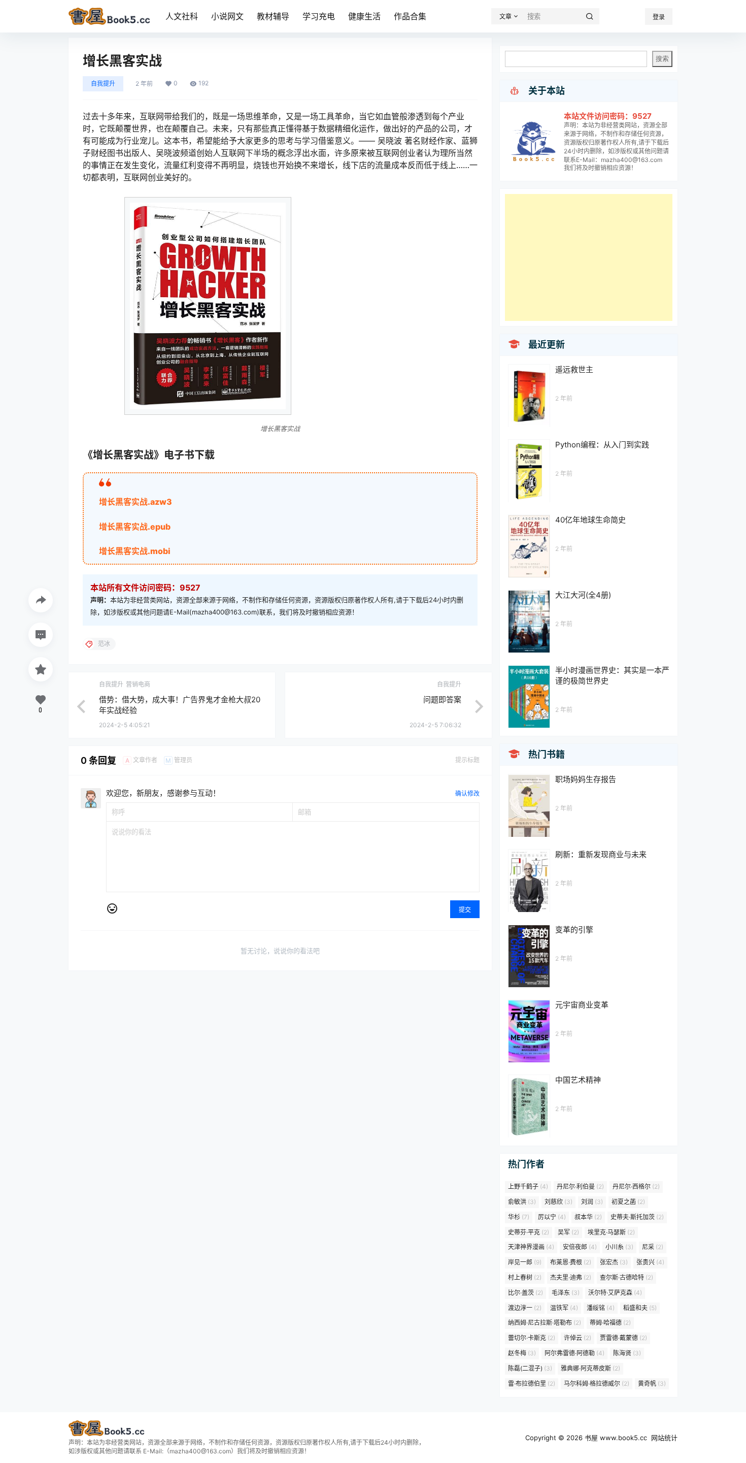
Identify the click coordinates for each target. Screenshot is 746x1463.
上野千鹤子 (528, 1186)
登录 (659, 17)
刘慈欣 (558, 1202)
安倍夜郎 (580, 1247)
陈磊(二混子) (530, 1368)
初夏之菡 (628, 1202)
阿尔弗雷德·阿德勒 (574, 1353)
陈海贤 (627, 1353)
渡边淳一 (524, 1308)
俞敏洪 (522, 1202)
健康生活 (364, 16)
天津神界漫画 (531, 1247)
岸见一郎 (524, 1262)
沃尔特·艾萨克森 (615, 1292)
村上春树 (524, 1277)
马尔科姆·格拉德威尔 (596, 1383)
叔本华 (588, 1217)
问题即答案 (442, 699)
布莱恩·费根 (570, 1262)
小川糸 (619, 1247)
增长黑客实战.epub (135, 527)
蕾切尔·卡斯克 (531, 1338)
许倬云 (577, 1338)
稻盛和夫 (640, 1308)
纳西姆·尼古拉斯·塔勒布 (544, 1322)
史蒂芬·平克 (528, 1232)
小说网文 (227, 16)
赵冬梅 (522, 1353)
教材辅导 (273, 16)
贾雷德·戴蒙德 (623, 1338)
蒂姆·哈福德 (610, 1322)
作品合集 (410, 16)
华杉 (518, 1217)
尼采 (652, 1247)
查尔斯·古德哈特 (626, 1277)
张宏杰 (614, 1262)
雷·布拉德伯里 (531, 1383)
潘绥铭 (601, 1308)
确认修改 (467, 793)
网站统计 (664, 1438)
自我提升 (103, 83)
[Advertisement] (588, 257)
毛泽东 (566, 1292)
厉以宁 (552, 1217)
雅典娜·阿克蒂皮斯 (590, 1368)
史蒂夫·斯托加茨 (637, 1217)
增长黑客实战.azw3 (135, 502)
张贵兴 (650, 1262)
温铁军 (564, 1308)
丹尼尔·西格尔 (636, 1186)
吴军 (568, 1232)
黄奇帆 (652, 1383)
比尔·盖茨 (525, 1292)
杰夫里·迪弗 (570, 1277)
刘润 (592, 1202)
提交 (465, 910)
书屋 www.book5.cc (615, 1438)
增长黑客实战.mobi (135, 551)
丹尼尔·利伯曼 (580, 1186)
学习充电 (318, 16)
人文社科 (181, 16)
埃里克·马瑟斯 (611, 1232)
